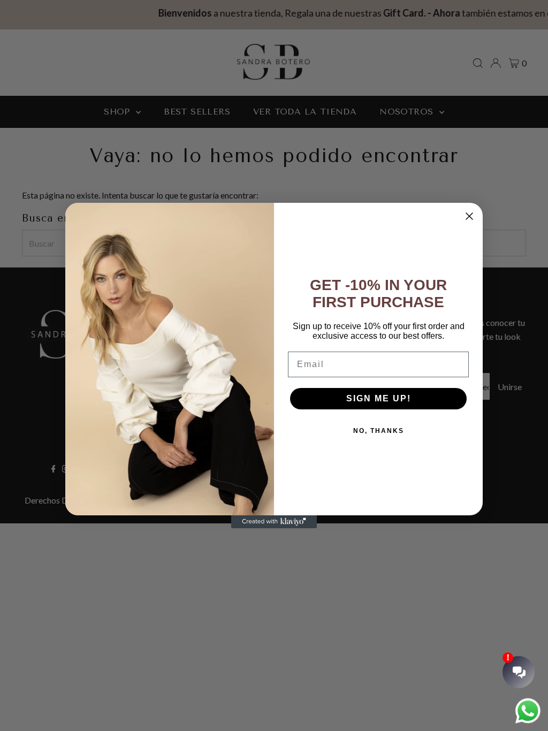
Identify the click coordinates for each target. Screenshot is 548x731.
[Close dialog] (469, 216)
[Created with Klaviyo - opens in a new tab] (274, 521)
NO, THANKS (378, 431)
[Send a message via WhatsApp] (528, 711)
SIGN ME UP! (378, 398)
